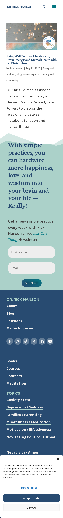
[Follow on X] (34, 341)
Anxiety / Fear (18, 399)
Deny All (31, 507)
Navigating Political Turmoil (31, 437)
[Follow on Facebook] (9, 341)
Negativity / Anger (22, 452)
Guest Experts (31, 74)
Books (11, 361)
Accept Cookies (31, 498)
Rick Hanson (16, 68)
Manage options (29, 487)
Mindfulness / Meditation (28, 422)
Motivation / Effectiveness (29, 429)
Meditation (16, 383)
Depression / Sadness (24, 407)
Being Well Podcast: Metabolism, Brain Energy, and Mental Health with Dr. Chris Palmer (31, 60)
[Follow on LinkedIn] (42, 341)
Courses (13, 368)
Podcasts (14, 376)
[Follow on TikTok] (26, 341)
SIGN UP (31, 283)
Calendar (14, 321)
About (11, 306)
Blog (19, 74)
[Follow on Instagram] (17, 341)
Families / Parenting (24, 414)
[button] (58, 459)
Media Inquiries (20, 328)
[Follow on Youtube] (50, 341)
